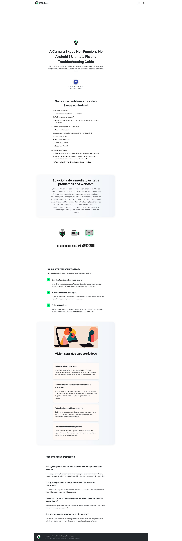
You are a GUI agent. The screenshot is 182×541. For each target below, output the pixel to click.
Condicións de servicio (51, 536)
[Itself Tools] (76, 240)
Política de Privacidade (66, 536)
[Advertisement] (91, 20)
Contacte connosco (74, 538)
